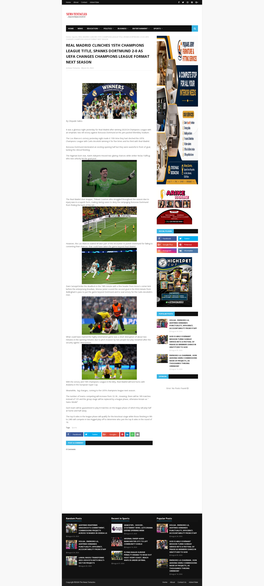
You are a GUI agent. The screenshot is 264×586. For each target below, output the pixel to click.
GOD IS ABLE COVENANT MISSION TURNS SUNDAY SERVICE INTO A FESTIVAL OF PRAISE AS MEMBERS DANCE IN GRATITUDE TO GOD (182, 341)
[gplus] (196, 2)
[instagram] (187, 2)
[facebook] (179, 2)
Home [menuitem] (71, 28)
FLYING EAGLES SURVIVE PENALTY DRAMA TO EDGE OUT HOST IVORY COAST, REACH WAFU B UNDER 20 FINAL (138, 556)
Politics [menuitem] (108, 28)
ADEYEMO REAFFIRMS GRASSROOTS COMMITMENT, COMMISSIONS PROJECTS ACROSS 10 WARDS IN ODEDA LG (93, 529)
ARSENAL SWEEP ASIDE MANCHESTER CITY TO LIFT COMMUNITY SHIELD (136, 541)
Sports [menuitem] (157, 28)
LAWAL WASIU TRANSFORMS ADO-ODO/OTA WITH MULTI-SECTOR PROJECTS (92, 560)
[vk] (188, 250)
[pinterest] (191, 2)
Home (68, 2)
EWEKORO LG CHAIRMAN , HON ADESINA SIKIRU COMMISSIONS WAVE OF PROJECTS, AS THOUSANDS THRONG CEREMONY (183, 360)
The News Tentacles (87, 582)
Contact (84, 2)
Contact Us (182, 582)
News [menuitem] (80, 28)
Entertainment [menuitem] (140, 28)
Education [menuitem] (92, 28)
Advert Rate (94, 2)
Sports (74, 37)
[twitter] (183, 2)
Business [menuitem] (122, 28)
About (76, 2)
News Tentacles (74, 68)
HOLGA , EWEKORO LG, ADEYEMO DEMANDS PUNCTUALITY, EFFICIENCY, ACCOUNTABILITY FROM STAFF (183, 324)
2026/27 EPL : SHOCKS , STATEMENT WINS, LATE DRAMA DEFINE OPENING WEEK (138, 528)
